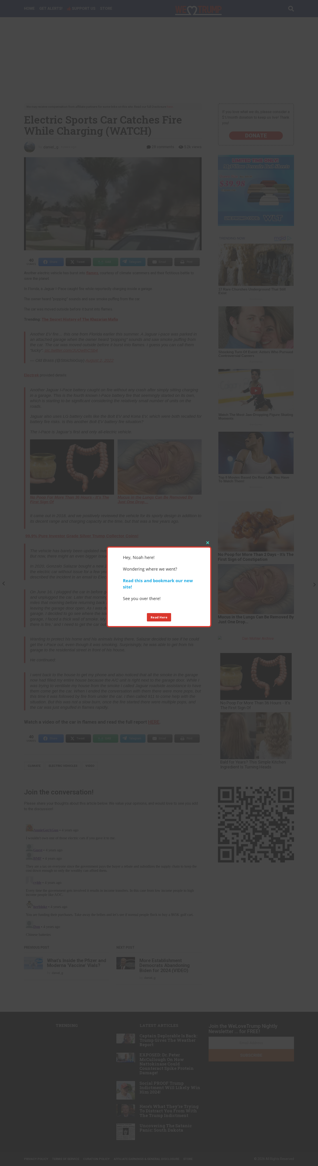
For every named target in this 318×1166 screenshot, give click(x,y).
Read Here (159, 617)
